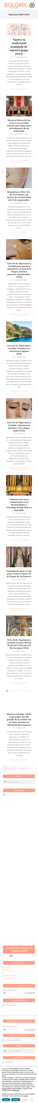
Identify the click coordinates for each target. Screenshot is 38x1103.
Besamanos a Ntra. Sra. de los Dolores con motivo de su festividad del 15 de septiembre (19, 196)
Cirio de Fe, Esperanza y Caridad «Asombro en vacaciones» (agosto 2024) (19, 349)
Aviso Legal (9, 1062)
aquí (28, 1087)
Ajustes (25, 1099)
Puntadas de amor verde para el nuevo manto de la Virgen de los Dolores (19, 574)
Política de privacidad (12, 1040)
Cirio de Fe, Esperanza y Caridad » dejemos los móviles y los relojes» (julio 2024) (19, 426)
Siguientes (24, 768)
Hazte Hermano (10, 1005)
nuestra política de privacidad (11, 1089)
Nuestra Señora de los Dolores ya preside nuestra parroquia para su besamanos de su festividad (19, 125)
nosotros (15, 1069)
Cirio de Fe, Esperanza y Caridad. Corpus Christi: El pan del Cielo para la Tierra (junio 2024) (19, 644)
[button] (4, 993)
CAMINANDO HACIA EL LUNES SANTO (19, 949)
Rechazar (15, 1099)
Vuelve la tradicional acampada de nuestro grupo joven (19, 46)
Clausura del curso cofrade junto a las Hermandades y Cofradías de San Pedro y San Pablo (19, 504)
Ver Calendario (29, 993)
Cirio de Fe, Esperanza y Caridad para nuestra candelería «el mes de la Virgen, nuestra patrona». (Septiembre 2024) (19, 270)
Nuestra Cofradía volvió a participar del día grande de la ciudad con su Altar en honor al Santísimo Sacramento (19, 719)
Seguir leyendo (19, 89)
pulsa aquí (15, 1090)
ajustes (25, 1096)
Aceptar (6, 1099)
